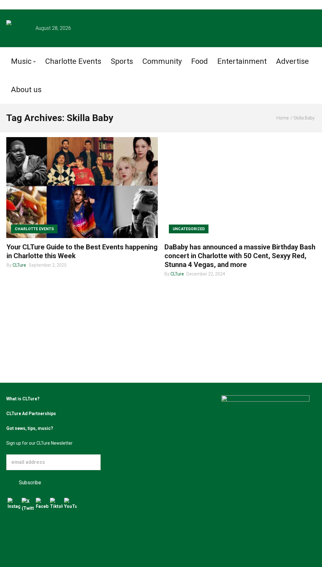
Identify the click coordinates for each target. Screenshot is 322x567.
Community (162, 61)
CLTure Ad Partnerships (31, 413)
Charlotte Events (73, 61)
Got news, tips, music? (29, 428)
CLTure (19, 265)
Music (21, 61)
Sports (122, 61)
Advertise (292, 61)
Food (199, 61)
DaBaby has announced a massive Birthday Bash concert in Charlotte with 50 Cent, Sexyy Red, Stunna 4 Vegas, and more (239, 256)
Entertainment (242, 61)
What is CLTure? (23, 398)
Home (282, 117)
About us (26, 89)
